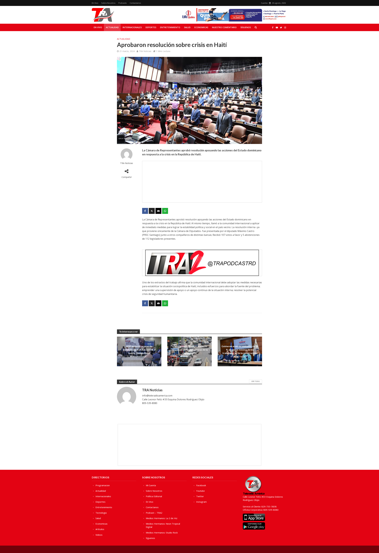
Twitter (200, 496)
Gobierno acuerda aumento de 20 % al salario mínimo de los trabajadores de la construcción (239, 349)
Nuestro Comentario (224, 27)
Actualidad (112, 27)
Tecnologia (101, 512)
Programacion (102, 485)
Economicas (201, 27)
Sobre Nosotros (108, 3)
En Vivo (95, 3)
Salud (187, 27)
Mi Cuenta (151, 485)
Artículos (99, 529)
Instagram (201, 501)
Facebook (201, 485)
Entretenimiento (170, 27)
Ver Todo (255, 381)
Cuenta (264, 3)
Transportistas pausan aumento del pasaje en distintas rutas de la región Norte (189, 349)
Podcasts (122, 3)
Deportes (151, 27)
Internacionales (132, 27)
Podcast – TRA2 (154, 512)
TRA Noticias (145, 51)
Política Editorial (154, 496)
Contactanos (135, 3)
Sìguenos (150, 538)
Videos (98, 534)
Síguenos (245, 27)
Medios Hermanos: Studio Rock (162, 532)
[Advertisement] (202, 181)
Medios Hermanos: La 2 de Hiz (161, 518)
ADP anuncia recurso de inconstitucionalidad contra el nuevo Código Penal (139, 349)
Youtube (200, 490)
